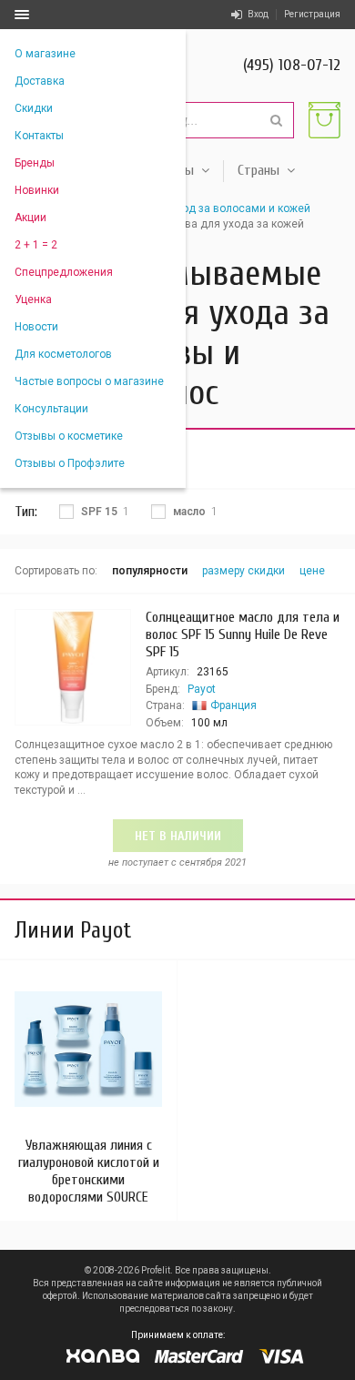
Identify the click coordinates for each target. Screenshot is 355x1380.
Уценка (33, 299)
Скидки (34, 108)
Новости (36, 326)
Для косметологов (63, 354)
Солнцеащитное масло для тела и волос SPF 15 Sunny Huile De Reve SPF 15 (243, 634)
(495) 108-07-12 (291, 65)
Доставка (40, 81)
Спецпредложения (64, 272)
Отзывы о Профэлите (70, 463)
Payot (202, 689)
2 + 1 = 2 (36, 244)
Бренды (35, 163)
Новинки (37, 190)
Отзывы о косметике (69, 436)
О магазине (45, 53)
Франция (233, 705)
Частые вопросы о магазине (89, 381)
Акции (30, 217)
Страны (258, 170)
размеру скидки (243, 570)
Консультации (51, 408)
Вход (258, 14)
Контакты (39, 135)
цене (312, 570)
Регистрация (312, 14)
